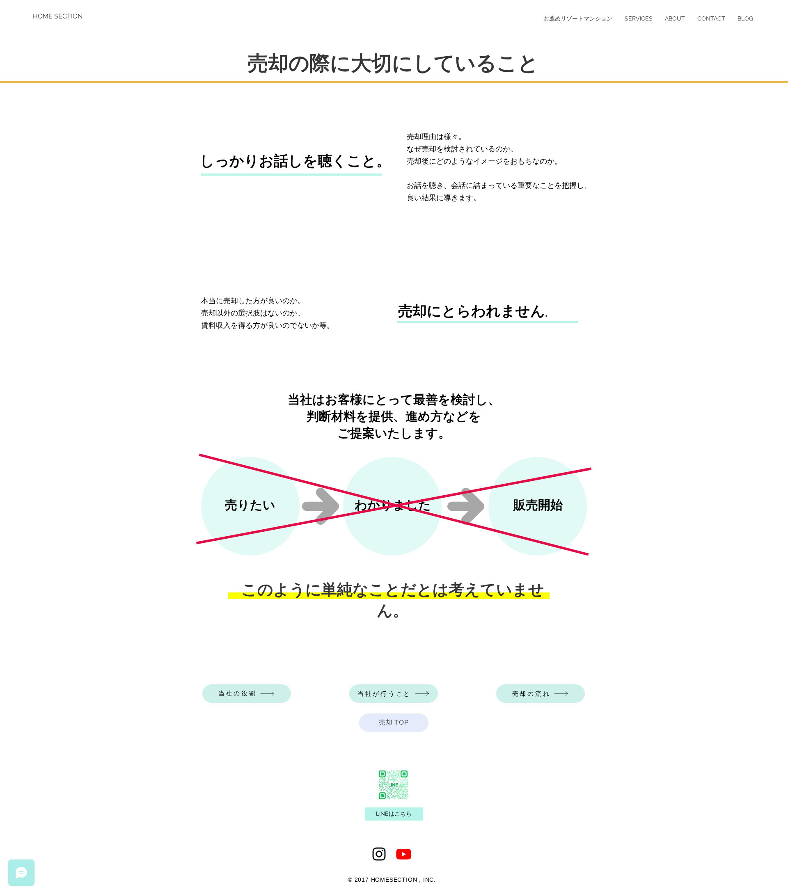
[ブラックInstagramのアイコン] (379, 854)
